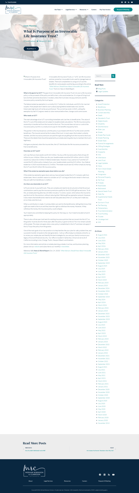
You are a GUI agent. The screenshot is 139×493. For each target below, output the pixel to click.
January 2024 (103, 311)
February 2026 (103, 249)
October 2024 (103, 294)
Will (99, 222)
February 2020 (103, 418)
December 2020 (103, 389)
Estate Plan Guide (104, 135)
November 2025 (104, 257)
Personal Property (104, 177)
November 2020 (104, 392)
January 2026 (103, 252)
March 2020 (102, 415)
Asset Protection (104, 104)
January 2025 (103, 285)
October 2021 (103, 361)
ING (99, 155)
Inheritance (102, 158)
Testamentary (103, 208)
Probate (101, 183)
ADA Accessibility (74, 490)
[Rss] (128, 2)
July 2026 (101, 238)
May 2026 (101, 243)
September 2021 (104, 364)
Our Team (58, 9)
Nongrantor (102, 174)
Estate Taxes (102, 141)
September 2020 (104, 398)
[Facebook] (122, 2)
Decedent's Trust (104, 118)
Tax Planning (102, 205)
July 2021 (101, 370)
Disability (101, 124)
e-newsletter (64, 247)
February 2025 (103, 283)
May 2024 (101, 300)
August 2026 (102, 235)
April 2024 (102, 302)
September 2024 (104, 297)
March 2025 (102, 280)
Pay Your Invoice (105, 9)
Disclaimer (67, 490)
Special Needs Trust (105, 191)
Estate (100, 132)
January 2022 (103, 353)
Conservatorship (104, 113)
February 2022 (103, 350)
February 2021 (103, 384)
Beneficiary (102, 107)
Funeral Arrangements (106, 143)
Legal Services (70, 9)
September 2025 (104, 263)
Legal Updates (103, 163)
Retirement (102, 188)
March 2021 (102, 381)
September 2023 (104, 319)
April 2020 (102, 412)
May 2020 (101, 409)
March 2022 (102, 347)
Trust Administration (105, 211)
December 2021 (103, 356)
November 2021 (104, 359)
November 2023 (104, 316)
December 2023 (103, 314)
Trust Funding (103, 214)
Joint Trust (101, 160)
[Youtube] (131, 2)
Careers (93, 9)
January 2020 (103, 420)
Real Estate (102, 186)
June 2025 (102, 271)
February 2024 (103, 308)
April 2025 (102, 277)
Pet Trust (101, 180)
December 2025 (103, 255)
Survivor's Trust (103, 202)
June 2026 (102, 241)
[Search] (113, 76)
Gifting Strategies (104, 146)
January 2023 (103, 342)
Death (100, 115)
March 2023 (102, 336)
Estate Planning (30, 25)
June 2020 (102, 406)
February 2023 (103, 339)
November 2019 (104, 423)
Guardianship (102, 149)
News (100, 166)
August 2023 (102, 322)
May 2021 (101, 375)
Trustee (100, 217)
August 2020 (102, 401)
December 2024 (103, 288)
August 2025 (102, 266)
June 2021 (102, 373)
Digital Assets (103, 121)
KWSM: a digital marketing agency (99, 490)
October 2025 (103, 260)
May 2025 (101, 274)
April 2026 (102, 246)
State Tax (101, 194)
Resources (83, 9)
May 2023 (101, 330)
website (37, 247)
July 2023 (101, 325)
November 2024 (104, 291)
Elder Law (101, 129)
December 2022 (103, 344)
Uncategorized (103, 219)
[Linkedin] (125, 2)
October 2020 (103, 395)
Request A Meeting (123, 9)
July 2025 (101, 269)
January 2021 (103, 387)
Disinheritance (103, 127)
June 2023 (102, 328)
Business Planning (104, 110)
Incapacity (101, 152)
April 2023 (102, 333)
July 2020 (101, 403)
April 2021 (102, 378)
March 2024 (102, 305)
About (30, 481)
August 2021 (102, 367)
